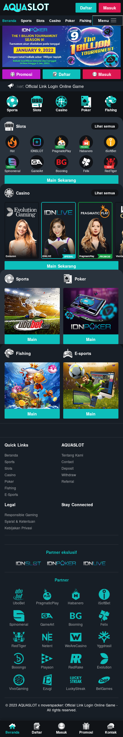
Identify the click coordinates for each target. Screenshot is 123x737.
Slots (40, 20)
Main (32, 339)
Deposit (67, 468)
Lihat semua (105, 126)
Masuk (109, 8)
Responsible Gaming (21, 514)
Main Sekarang (61, 180)
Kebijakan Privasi (18, 527)
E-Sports (11, 494)
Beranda (9, 20)
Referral (67, 481)
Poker (70, 20)
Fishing (85, 20)
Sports (26, 20)
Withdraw (68, 474)
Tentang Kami (72, 455)
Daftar (86, 8)
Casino (55, 20)
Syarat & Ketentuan (20, 521)
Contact (67, 461)
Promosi (23, 74)
